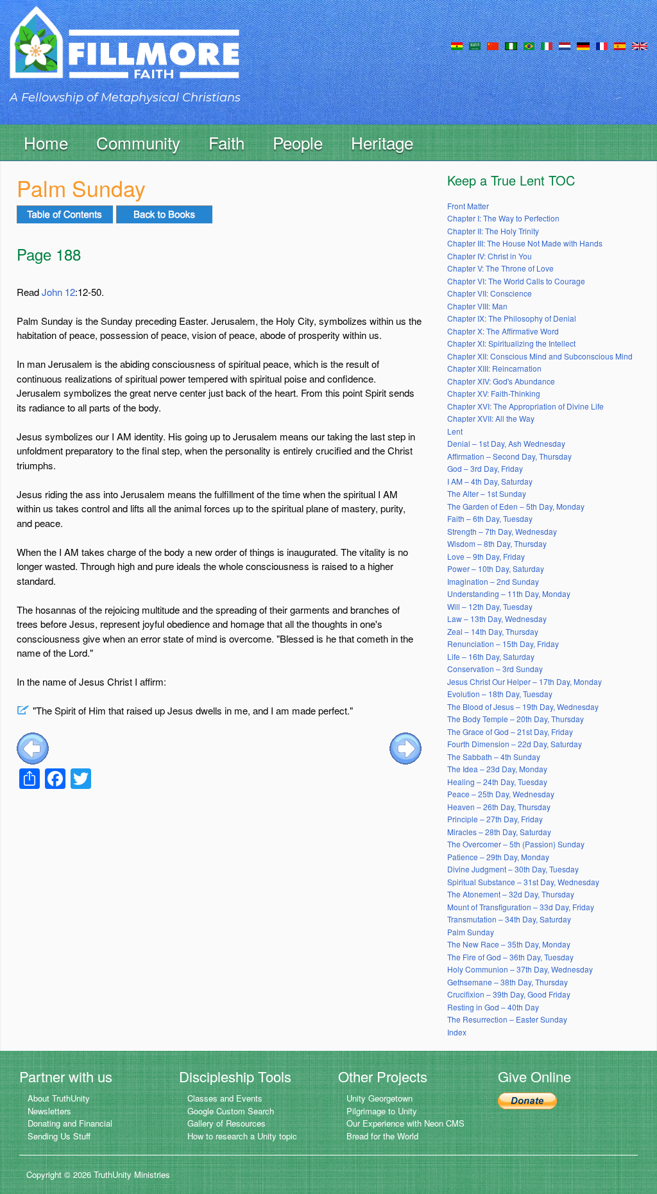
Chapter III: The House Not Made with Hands (524, 243)
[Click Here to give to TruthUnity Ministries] (527, 1099)
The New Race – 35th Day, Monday (508, 944)
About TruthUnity (59, 1098)
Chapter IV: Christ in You (489, 255)
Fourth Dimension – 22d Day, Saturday (514, 743)
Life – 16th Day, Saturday (490, 656)
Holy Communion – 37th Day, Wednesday (520, 969)
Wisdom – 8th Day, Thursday (497, 543)
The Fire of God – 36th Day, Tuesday (510, 956)
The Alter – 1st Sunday (486, 493)
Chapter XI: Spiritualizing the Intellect (511, 343)
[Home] (124, 53)
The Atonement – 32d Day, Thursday (510, 893)
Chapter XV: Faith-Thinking (493, 393)
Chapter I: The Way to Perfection (503, 217)
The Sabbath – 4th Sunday (493, 756)
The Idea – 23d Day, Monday (497, 768)
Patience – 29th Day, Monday (498, 856)
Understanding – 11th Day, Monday (508, 593)
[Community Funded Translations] (639, 45)
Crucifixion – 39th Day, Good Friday (508, 994)
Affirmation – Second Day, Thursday (509, 456)
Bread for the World (382, 1136)
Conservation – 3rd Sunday (495, 668)
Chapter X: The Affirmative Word (503, 330)
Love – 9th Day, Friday (486, 556)
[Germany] (583, 45)
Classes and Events (224, 1098)
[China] (493, 45)
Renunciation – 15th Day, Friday (503, 643)
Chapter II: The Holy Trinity (493, 230)
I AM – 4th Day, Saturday (490, 481)
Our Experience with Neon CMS (405, 1123)
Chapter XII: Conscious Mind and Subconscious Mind (540, 355)
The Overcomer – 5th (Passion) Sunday (515, 843)
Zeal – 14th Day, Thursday (492, 631)
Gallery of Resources (226, 1123)
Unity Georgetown (379, 1098)
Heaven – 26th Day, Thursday (498, 806)
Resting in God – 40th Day (493, 1006)
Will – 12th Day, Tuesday (490, 606)
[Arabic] (475, 45)
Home (46, 142)
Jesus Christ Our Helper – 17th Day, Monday (524, 681)
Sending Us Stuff (59, 1136)
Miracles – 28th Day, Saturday (499, 831)
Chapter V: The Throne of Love (500, 268)
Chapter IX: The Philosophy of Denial (511, 318)
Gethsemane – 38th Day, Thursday (507, 981)
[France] (602, 45)
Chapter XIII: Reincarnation (494, 368)
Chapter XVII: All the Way (490, 418)
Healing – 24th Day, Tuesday (497, 781)
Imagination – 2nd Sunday (493, 581)
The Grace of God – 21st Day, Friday (510, 731)
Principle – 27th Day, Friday (495, 818)
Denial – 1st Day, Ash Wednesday (506, 443)
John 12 (58, 291)
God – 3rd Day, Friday (485, 468)
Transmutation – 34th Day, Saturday (509, 918)
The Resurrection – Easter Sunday (507, 1019)
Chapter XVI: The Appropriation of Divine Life (525, 406)
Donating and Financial (70, 1123)
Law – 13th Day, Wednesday (497, 618)
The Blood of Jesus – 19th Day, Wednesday (523, 706)
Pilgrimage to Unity (381, 1111)
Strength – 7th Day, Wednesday (502, 531)
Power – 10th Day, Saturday (495, 568)
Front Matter (468, 205)
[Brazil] (529, 45)
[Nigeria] (511, 45)
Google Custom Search (230, 1111)
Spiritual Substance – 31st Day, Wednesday (523, 881)
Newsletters (49, 1111)
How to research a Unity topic (242, 1136)
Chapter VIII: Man (477, 305)
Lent (455, 431)
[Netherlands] (564, 45)
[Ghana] (457, 45)
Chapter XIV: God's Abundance (501, 381)
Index (456, 1031)
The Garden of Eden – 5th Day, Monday (515, 506)
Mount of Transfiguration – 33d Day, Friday (520, 906)
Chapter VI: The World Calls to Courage (516, 280)
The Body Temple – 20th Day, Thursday (515, 718)
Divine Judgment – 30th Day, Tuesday (513, 868)
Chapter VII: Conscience (489, 293)
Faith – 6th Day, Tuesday (490, 518)
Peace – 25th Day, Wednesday (500, 793)
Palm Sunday (470, 931)
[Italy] (546, 45)
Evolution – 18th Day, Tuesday (499, 693)
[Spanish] (620, 45)
